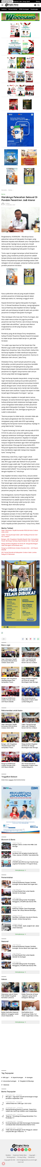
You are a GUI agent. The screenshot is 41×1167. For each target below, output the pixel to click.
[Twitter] (15, 1149)
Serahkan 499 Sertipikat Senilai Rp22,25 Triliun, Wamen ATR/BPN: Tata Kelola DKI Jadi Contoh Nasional (25, 854)
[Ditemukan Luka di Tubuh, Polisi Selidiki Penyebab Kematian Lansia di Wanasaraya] (10, 987)
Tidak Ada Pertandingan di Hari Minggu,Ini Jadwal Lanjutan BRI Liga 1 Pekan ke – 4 (21, 1130)
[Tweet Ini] (26, 639)
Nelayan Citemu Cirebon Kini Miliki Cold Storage (24, 845)
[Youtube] (22, 1149)
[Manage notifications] (3, 1163)
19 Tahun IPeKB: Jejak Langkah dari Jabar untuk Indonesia (25, 926)
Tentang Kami (11, 1157)
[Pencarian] (38, 5)
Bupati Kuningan (18, 1077)
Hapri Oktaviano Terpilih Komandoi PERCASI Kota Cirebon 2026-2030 (19, 531)
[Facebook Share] (22, 639)
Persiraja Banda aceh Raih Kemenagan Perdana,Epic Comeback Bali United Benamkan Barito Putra (22, 1124)
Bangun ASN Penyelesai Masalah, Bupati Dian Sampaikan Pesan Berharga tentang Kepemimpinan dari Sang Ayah (20, 540)
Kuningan (30, 1077)
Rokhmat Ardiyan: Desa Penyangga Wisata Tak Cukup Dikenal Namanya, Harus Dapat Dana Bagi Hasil (24, 909)
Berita (3, 194)
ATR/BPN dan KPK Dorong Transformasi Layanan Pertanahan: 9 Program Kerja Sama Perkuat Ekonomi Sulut (25, 863)
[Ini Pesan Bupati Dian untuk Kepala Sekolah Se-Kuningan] (6, 892)
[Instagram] (18, 1149)
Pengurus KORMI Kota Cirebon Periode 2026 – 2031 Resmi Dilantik (19, 549)
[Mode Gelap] (35, 5)
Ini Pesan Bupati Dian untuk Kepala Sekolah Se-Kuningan (23, 892)
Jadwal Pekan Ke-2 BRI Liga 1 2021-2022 (18, 1103)
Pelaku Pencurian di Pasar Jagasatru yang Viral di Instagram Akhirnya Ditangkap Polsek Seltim (30, 996)
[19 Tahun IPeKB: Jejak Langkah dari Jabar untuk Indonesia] (6, 927)
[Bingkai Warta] (11, 5)
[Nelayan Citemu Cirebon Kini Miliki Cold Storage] (6, 846)
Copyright (32, 1155)
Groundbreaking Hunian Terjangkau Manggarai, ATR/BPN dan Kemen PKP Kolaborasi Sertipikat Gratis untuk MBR (24, 900)
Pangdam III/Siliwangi (27, 1081)
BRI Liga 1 (6, 1077)
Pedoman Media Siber (20, 1155)
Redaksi (8, 1155)
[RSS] (29, 1149)
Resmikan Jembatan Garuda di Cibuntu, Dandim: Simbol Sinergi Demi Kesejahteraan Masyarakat (25, 918)
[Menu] (2, 5)
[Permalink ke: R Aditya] (2, 204)
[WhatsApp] (26, 1149)
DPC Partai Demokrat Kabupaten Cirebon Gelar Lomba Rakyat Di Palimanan (19, 553)
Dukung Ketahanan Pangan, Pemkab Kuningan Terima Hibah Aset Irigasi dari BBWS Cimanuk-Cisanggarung (24, 883)
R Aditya (7, 203)
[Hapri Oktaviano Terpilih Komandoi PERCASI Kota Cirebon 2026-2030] (10, 652)
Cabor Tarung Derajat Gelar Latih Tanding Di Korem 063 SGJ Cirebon (19, 535)
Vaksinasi (6, 1085)
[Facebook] (11, 1149)
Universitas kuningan (9, 1081)
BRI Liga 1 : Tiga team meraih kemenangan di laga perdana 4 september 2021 (22, 1097)
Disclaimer (31, 1157)
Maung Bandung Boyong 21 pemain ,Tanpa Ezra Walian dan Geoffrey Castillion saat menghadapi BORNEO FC (21, 1110)
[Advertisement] (20, 1047)
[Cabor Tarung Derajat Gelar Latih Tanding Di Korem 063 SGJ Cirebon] (31, 652)
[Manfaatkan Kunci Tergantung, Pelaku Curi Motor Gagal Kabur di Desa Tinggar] (31, 1005)
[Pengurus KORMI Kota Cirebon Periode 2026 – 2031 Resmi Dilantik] (10, 691)
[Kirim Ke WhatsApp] (38, 639)
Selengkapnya (20, 870)
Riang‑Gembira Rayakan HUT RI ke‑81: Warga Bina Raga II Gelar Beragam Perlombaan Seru (19, 544)
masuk (11, 780)
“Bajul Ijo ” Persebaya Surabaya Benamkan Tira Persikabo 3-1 (21, 1117)
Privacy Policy (21, 1157)
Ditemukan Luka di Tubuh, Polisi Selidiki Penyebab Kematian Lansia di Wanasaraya (9, 996)
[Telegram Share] (34, 639)
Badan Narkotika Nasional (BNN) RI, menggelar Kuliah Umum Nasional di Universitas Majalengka (9, 1014)
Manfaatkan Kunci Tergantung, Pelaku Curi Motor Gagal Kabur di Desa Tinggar (30, 1014)
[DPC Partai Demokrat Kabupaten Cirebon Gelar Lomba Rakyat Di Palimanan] (31, 691)
